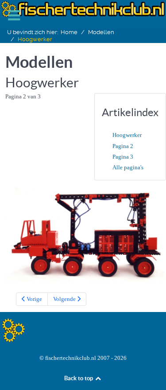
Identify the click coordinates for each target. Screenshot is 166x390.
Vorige (33, 299)
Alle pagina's (127, 167)
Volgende (65, 299)
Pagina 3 (122, 156)
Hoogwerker (127, 135)
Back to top (79, 378)
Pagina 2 (122, 146)
